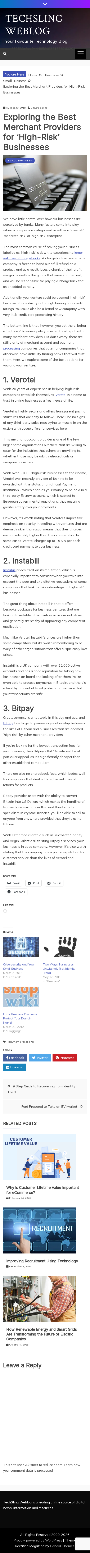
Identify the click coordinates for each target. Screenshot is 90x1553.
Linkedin (16, 1067)
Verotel (60, 395)
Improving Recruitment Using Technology (42, 1261)
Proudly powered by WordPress (38, 1540)
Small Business (20, 160)
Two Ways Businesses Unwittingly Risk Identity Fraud (59, 969)
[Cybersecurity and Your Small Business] (21, 947)
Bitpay (8, 723)
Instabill (9, 570)
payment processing (21, 1041)
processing (11, 348)
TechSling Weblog (34, 25)
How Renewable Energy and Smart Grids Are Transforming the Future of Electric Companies (41, 1334)
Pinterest (66, 1058)
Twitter (41, 1058)
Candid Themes (62, 1546)
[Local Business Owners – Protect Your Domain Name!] (21, 997)
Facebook (16, 1058)
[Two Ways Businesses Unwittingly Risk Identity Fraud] (60, 947)
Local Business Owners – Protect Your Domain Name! (20, 1018)
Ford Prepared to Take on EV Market (49, 1106)
